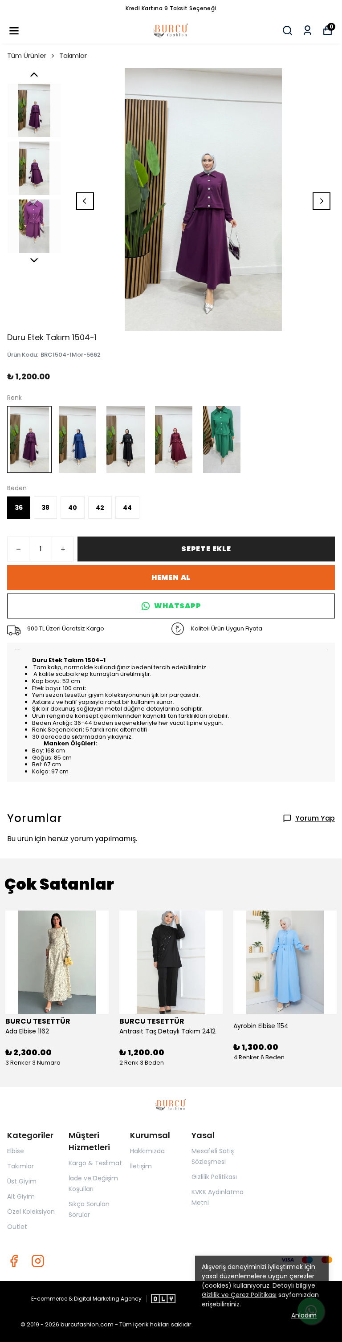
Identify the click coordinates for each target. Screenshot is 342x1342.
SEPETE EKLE (206, 549)
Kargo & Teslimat (95, 1163)
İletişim (141, 1166)
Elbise (15, 1151)
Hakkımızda (147, 1151)
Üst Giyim (22, 1181)
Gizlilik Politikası (214, 1176)
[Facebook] (13, 1261)
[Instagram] (38, 1261)
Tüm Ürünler (26, 55)
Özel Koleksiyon (31, 1211)
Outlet (17, 1226)
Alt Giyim (21, 1196)
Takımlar (73, 55)
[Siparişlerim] (307, 30)
